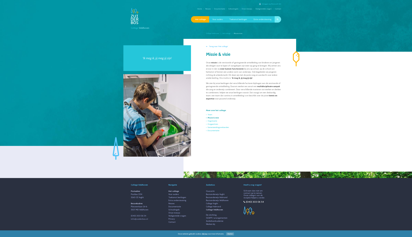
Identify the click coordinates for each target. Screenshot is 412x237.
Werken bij (210, 224)
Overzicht (210, 191)
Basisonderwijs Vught (215, 194)
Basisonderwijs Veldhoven (217, 200)
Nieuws (208, 9)
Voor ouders (217, 19)
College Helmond (213, 206)
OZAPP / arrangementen (216, 218)
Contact (278, 9)
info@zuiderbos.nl (139, 219)
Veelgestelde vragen (263, 9)
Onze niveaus (247, 9)
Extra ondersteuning (262, 19)
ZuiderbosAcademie (214, 221)
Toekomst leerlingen (238, 19)
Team (210, 114)
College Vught (212, 203)
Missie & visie (213, 118)
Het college (200, 19)
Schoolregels (233, 9)
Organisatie (212, 121)
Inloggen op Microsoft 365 (271, 4)
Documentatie (219, 9)
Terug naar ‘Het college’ (218, 46)
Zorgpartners (213, 124)
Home (199, 9)
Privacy (171, 219)
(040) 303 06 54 (138, 216)
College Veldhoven (214, 210)
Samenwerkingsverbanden (218, 127)
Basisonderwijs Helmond (216, 197)
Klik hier (205, 234)
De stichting (211, 215)
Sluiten (230, 234)
